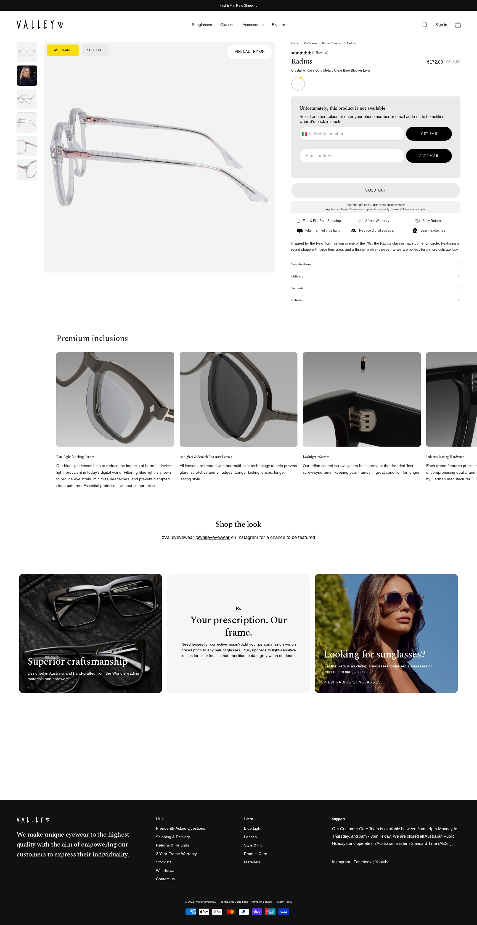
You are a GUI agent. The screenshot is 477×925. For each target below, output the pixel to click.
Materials (252, 862)
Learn (248, 819)
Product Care (255, 854)
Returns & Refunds (172, 845)
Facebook (363, 862)
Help (160, 819)
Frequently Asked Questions (180, 828)
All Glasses (310, 43)
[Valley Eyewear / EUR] (40, 24)
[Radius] (27, 52)
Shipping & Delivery (173, 837)
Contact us (165, 879)
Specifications (301, 264)
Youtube (382, 862)
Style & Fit (253, 845)
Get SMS (429, 134)
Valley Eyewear (205, 901)
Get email (429, 156)
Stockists (163, 862)
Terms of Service (261, 901)
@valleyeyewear (212, 537)
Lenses (250, 837)
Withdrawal (165, 871)
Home (295, 43)
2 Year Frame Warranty (176, 854)
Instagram (341, 862)
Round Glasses (332, 43)
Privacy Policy (283, 901)
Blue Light (252, 828)
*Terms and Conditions (233, 901)
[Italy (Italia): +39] (306, 133)
